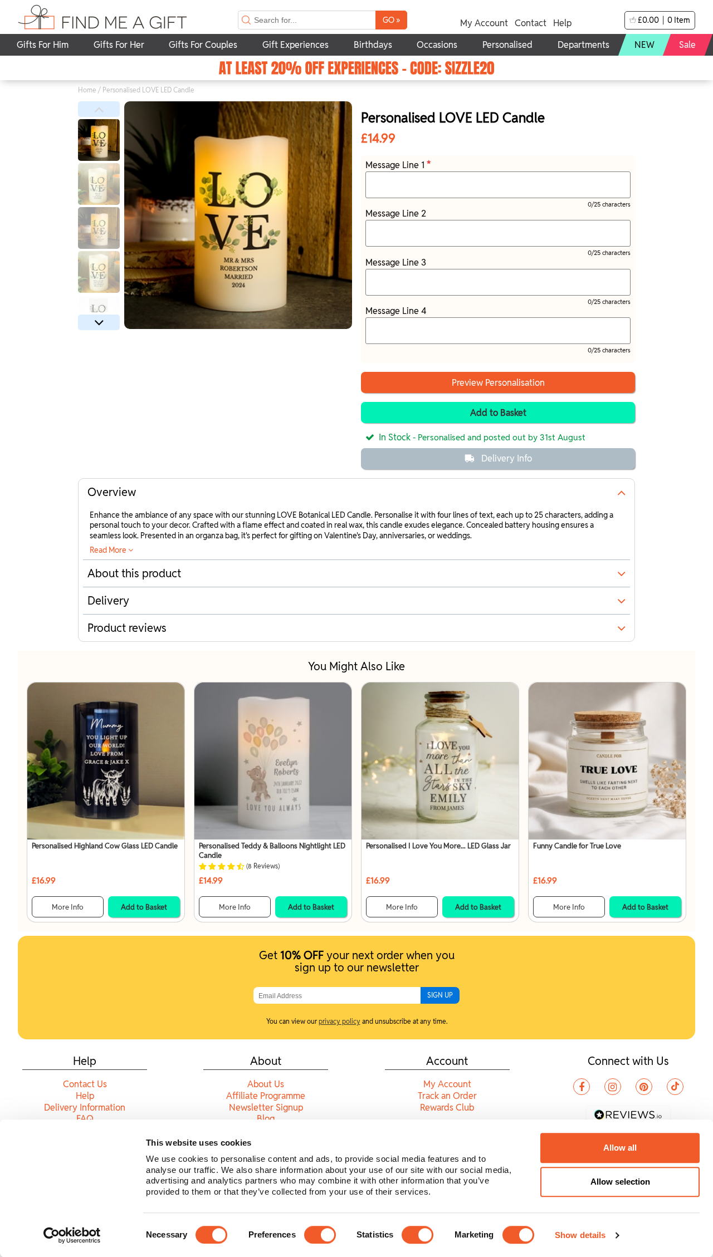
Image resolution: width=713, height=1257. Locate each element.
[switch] (320, 1235)
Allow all (620, 1147)
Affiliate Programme (265, 1096)
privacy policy (339, 1021)
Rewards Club (447, 1107)
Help (562, 23)
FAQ (85, 1119)
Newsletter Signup (266, 1107)
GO (391, 20)
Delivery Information (84, 1107)
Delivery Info (506, 458)
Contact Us (85, 1084)
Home (87, 90)
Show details (580, 1235)
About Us (265, 1084)
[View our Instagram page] (612, 1086)
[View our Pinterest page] (644, 1086)
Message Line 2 (395, 213)
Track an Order (447, 1096)
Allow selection (620, 1181)
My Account (484, 23)
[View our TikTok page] (675, 1086)
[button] (99, 109)
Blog (266, 1119)
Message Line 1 (396, 165)
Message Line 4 (396, 311)
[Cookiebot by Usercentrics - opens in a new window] (72, 1235)
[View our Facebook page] (581, 1086)
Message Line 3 (395, 262)
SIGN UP (440, 995)
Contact (530, 23)
